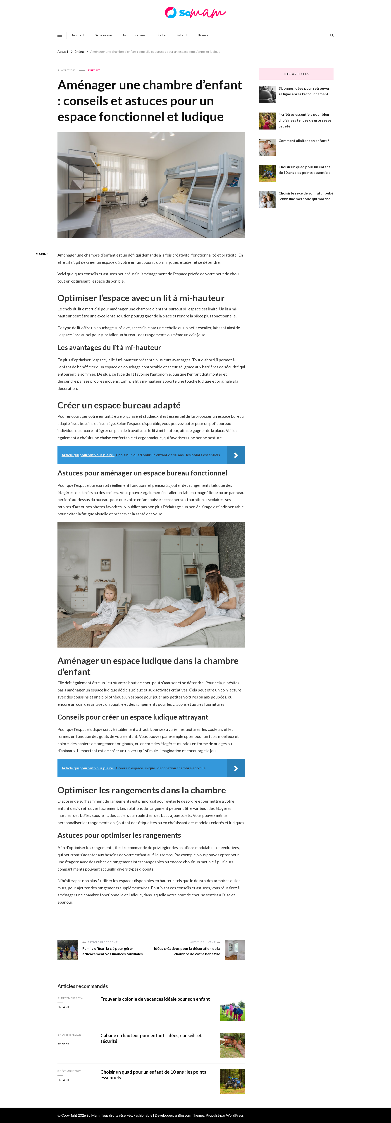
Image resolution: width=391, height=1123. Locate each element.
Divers (203, 35)
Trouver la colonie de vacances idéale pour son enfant (155, 999)
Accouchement (135, 35)
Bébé (161, 35)
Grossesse (103, 35)
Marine (42, 254)
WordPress (235, 1115)
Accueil (78, 35)
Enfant (181, 35)
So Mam (93, 1115)
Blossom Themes (191, 1115)
